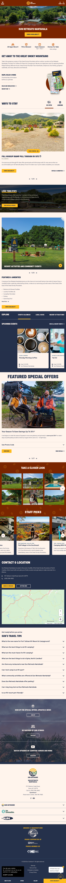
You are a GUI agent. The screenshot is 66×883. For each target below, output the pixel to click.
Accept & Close (8, 875)
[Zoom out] (60, 614)
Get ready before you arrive (12, 632)
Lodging (60, 105)
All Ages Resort (12, 47)
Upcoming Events (9, 324)
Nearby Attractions (57, 315)
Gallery (36, 880)
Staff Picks (33, 512)
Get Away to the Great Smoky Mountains (25, 56)
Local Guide (40, 315)
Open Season (40, 47)
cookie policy (14, 872)
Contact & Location (16, 562)
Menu (2, 4)
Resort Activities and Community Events (22, 266)
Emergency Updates (33, 870)
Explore (5, 315)
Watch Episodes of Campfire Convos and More (33, 751)
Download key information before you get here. (9, 79)
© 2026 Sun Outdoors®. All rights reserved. (33, 861)
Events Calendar (24, 315)
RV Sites (49, 105)
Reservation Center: (28, 795)
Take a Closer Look (33, 468)
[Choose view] (60, 619)
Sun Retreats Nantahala (33, 29)
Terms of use (49, 623)
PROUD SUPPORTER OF (33, 839)
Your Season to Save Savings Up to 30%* (18, 431)
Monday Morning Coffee (28, 358)
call (63, 3)
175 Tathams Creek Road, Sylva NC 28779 (16, 576)
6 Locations (5, 159)
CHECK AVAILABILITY (54, 880)
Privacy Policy (33, 872)
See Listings (53, 49)
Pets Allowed (26, 47)
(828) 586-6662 (9, 578)
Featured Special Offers (33, 377)
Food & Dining (23, 355)
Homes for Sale (53, 47)
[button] (9, 86)
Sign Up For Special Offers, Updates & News (33, 710)
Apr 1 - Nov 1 (39, 49)
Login (60, 3)
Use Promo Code (10, 445)
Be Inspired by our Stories (33, 730)
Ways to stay (7, 880)
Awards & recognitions (33, 828)
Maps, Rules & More (9, 75)
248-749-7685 (39, 795)
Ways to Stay (10, 104)
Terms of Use (33, 868)
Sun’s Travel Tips (12, 636)
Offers (22, 880)
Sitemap (33, 865)
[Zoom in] (60, 611)
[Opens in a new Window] (33, 843)
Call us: (28, 790)
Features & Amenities (11, 277)
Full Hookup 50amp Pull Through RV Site (20, 156)
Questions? (33, 792)
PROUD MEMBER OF (33, 846)
